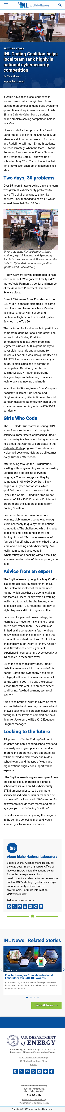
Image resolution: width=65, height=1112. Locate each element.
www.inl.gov (19, 894)
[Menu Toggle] (6, 5)
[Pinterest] (35, 906)
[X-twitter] (14, 906)
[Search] (60, 5)
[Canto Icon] (41, 906)
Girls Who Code (13, 448)
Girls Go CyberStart (25, 114)
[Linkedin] (30, 906)
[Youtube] (20, 906)
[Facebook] (9, 906)
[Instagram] (25, 906)
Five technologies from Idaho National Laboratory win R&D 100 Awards (29, 977)
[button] (27, 997)
